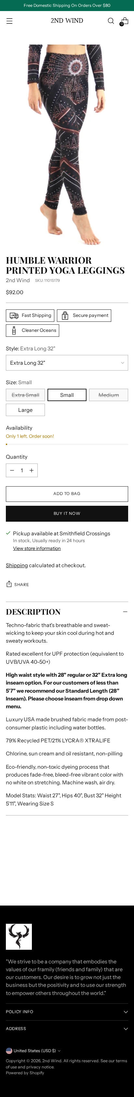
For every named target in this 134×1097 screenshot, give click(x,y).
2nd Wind (18, 280)
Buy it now (67, 513)
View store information (37, 548)
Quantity (16, 456)
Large (25, 410)
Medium (109, 395)
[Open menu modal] (9, 21)
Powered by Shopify (25, 1072)
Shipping (17, 565)
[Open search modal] (110, 21)
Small (67, 395)
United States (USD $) (35, 1050)
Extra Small (25, 395)
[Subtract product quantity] (31, 470)
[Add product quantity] (12, 470)
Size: (19, 382)
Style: (30, 348)
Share (21, 584)
